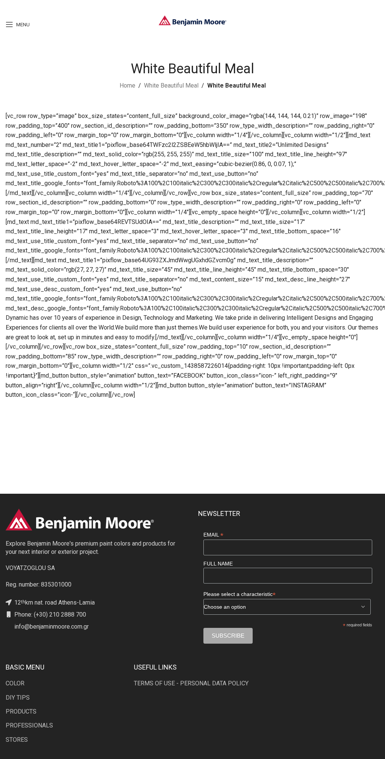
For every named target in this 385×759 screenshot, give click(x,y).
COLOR (15, 683)
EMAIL (213, 534)
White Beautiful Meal (171, 85)
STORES (17, 739)
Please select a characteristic (239, 594)
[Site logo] (192, 20)
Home (127, 85)
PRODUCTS (21, 711)
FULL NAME (218, 564)
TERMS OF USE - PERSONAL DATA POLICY (191, 683)
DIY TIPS (18, 697)
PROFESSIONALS (29, 725)
